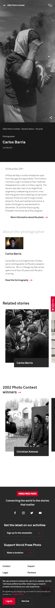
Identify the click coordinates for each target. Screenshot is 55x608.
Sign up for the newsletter (19, 533)
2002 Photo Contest (16, 5)
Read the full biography (16, 280)
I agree (9, 601)
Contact (6, 566)
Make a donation (15, 553)
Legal (5, 573)
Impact (31, 566)
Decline (25, 601)
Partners (32, 573)
